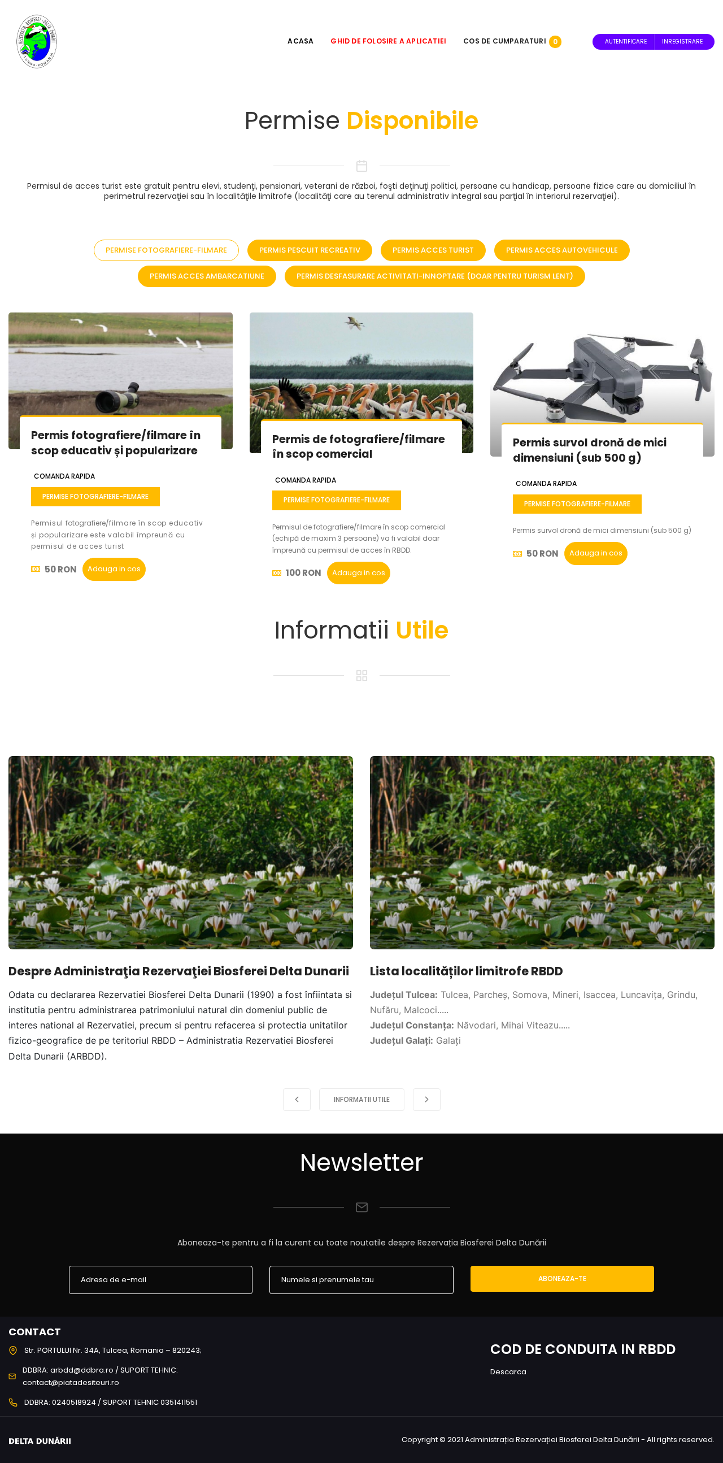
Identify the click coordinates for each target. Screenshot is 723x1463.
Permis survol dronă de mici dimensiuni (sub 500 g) (590, 450)
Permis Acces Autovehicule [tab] (562, 250)
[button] (297, 1099)
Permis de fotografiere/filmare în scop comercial (358, 447)
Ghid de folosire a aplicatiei (388, 41)
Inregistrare (682, 41)
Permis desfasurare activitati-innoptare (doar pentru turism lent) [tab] (435, 276)
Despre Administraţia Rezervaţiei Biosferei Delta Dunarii (178, 971)
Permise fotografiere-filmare (95, 496)
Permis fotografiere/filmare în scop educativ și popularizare (116, 443)
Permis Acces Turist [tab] (433, 250)
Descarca (508, 1371)
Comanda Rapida (64, 476)
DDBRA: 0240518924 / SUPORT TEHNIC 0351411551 (110, 1402)
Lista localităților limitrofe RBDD (466, 971)
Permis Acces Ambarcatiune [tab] (207, 276)
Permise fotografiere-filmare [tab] (166, 250)
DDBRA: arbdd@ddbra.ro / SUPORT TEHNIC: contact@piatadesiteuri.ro (100, 1376)
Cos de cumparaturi (510, 41)
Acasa (300, 41)
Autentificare (626, 41)
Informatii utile (362, 1099)
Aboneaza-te (562, 1278)
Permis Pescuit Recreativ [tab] (309, 250)
